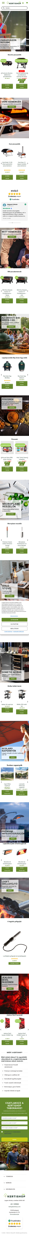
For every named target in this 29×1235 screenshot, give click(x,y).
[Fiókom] (23, 3)
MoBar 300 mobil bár (22, 705)
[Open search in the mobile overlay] (14, 8)
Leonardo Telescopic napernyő (22, 785)
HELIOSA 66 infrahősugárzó (21, 862)
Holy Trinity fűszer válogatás (22, 458)
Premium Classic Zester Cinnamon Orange (7, 543)
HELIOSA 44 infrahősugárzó (7, 862)
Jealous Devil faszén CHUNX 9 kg (7, 1034)
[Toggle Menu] (3, 3)
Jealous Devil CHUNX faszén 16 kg (22, 1035)
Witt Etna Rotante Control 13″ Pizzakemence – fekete (7, 292)
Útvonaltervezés (14, 1214)
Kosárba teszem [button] (7, 86)
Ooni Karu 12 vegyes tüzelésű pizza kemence (21, 164)
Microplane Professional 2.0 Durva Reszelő (21, 543)
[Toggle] (2, 1065)
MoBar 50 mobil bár (7, 704)
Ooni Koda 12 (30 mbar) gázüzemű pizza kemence (7, 164)
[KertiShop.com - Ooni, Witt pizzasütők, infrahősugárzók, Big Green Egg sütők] (14, 3)
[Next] (27, 73)
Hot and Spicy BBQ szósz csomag (7, 458)
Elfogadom (14, 619)
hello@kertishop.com (14, 1206)
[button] (27, 3)
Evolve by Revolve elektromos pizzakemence (7, 74)
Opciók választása (7, 792)
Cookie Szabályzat (8, 631)
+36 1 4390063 (14, 1204)
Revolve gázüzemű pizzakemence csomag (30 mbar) (21, 74)
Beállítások (14, 628)
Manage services (14, 616)
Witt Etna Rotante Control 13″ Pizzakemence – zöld (22, 292)
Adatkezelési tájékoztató (18, 631)
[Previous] (1, 73)
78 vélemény (12, 196)
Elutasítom (14, 624)
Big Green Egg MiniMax (7, 377)
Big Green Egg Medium (22, 377)
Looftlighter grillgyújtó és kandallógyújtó (14, 956)
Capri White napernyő (7, 784)
